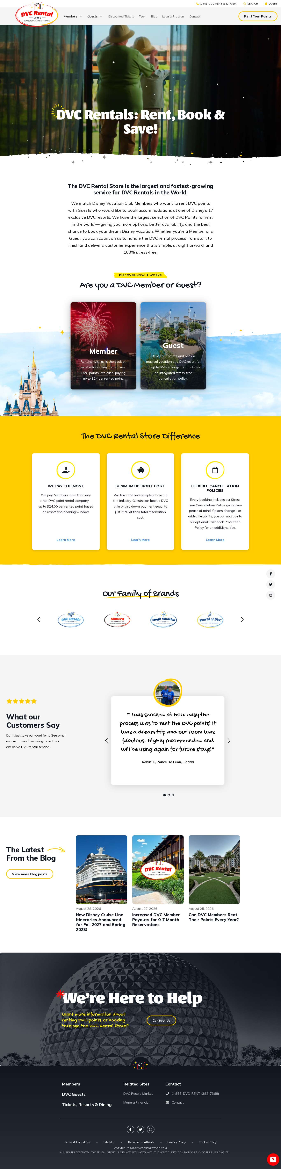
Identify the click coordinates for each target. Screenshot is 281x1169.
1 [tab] (163, 795)
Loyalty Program (173, 16)
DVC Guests (74, 1094)
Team (142, 16)
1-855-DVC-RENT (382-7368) (218, 3)
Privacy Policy (176, 1142)
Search (252, 3)
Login (273, 3)
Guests (92, 16)
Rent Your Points (258, 16)
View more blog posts (30, 874)
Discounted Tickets (121, 16)
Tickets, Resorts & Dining (87, 1104)
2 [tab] (168, 795)
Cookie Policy (208, 1142)
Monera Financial (136, 1102)
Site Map (109, 1142)
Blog (154, 16)
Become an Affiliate (141, 1142)
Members (70, 16)
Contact (194, 16)
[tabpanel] (167, 736)
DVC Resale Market (138, 1093)
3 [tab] (172, 795)
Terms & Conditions (77, 1142)
